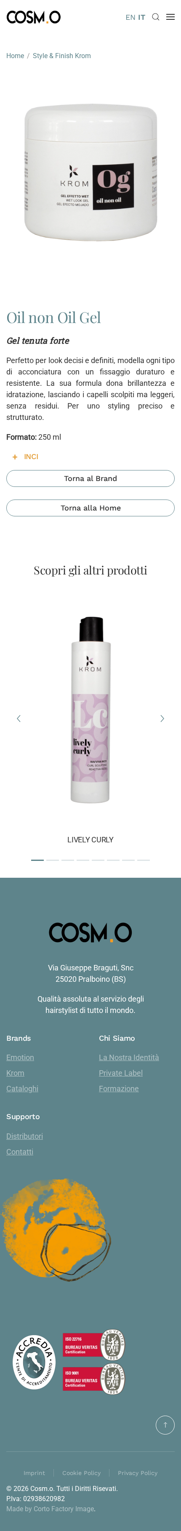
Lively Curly (90, 839)
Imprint (34, 1473)
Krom (15, 1073)
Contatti (19, 1151)
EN (130, 17)
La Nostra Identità (129, 1057)
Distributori (24, 1136)
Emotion (20, 1057)
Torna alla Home (91, 507)
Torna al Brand (90, 478)
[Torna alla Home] (33, 17)
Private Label (121, 1073)
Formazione (119, 1088)
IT (141, 17)
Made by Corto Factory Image (50, 1509)
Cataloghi (22, 1088)
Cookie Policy (81, 1473)
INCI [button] (31, 456)
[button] (156, 17)
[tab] (37, 860)
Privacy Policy (137, 1473)
